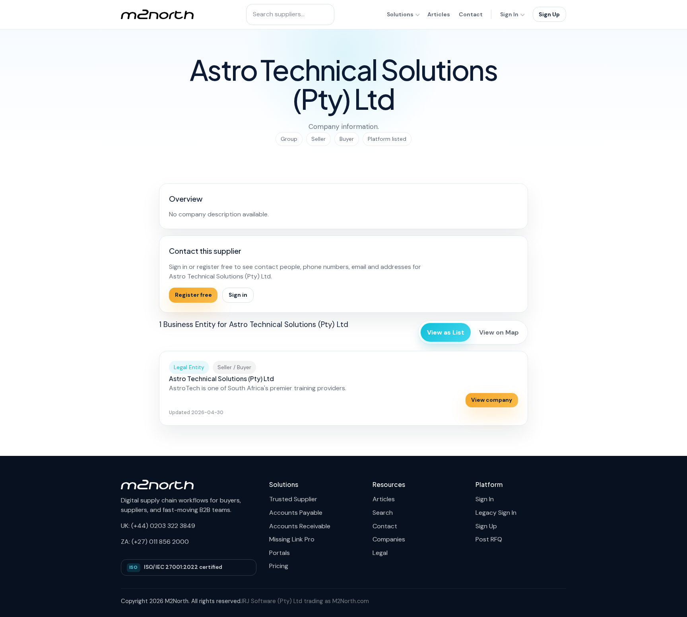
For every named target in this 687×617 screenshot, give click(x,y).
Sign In (509, 14)
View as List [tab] (445, 332)
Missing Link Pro (291, 539)
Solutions (400, 14)
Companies (389, 539)
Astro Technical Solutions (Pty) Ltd (221, 378)
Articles (438, 14)
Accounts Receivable (299, 526)
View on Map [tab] (499, 332)
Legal (380, 553)
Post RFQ (488, 539)
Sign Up (549, 14)
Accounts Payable (295, 512)
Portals (279, 553)
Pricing (278, 566)
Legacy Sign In (495, 512)
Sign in (238, 294)
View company (491, 399)
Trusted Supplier (293, 499)
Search (383, 512)
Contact (471, 14)
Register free (193, 294)
